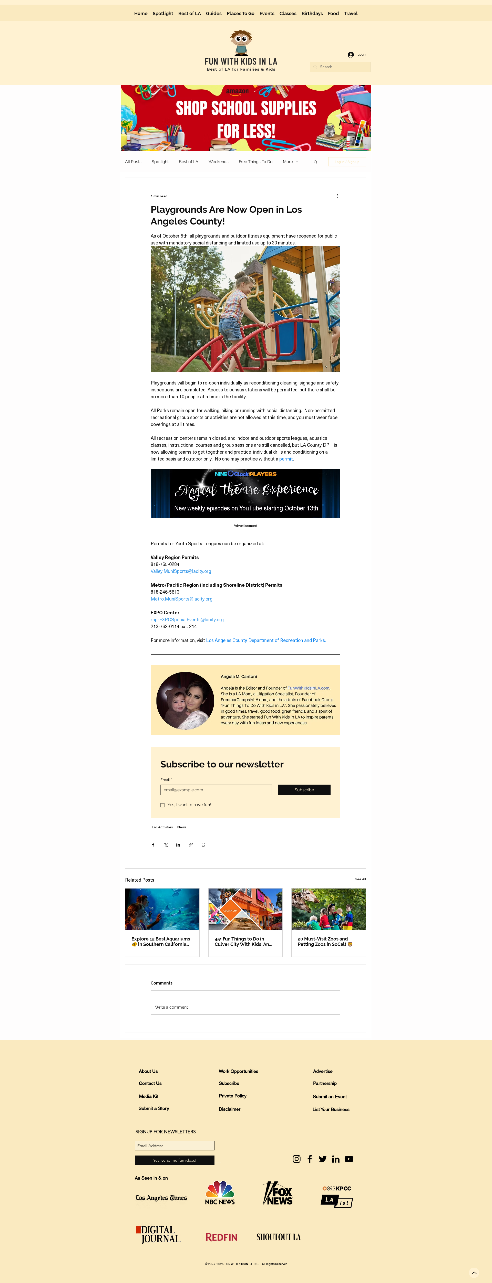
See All (360, 879)
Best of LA (188, 161)
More (288, 161)
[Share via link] (190, 844)
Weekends (219, 161)
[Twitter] (322, 1159)
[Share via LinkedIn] (178, 844)
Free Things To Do (256, 161)
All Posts (133, 161)
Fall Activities (162, 827)
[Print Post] (203, 844)
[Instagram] (296, 1159)
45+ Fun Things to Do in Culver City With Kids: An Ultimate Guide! (242, 941)
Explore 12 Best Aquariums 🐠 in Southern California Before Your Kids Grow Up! (160, 941)
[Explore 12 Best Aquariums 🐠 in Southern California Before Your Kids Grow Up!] (162, 909)
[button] (213, 13)
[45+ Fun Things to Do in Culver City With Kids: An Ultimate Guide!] (246, 909)
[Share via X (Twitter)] (165, 844)
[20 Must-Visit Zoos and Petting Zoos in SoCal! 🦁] (329, 909)
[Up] (474, 1273)
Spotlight (160, 161)
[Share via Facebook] (153, 844)
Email (166, 780)
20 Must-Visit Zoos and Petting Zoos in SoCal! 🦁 (325, 941)
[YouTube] (349, 1159)
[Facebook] (309, 1159)
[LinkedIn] (336, 1159)
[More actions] (337, 196)
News (182, 827)
